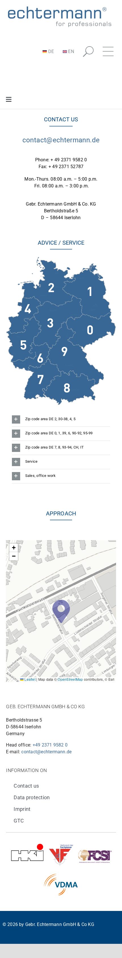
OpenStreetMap (70, 679)
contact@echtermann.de (61, 140)
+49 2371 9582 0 (50, 745)
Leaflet (29, 679)
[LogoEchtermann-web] (59, 6)
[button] (88, 51)
